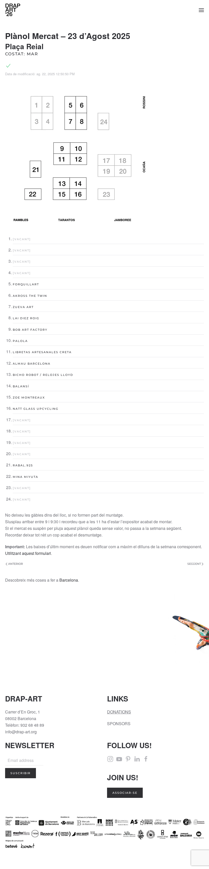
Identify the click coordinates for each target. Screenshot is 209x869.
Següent (194, 564)
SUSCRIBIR (20, 773)
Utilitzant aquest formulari (28, 553)
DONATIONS (119, 712)
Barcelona (68, 580)
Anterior (15, 564)
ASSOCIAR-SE (124, 793)
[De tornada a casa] (12, 10)
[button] (201, 10)
